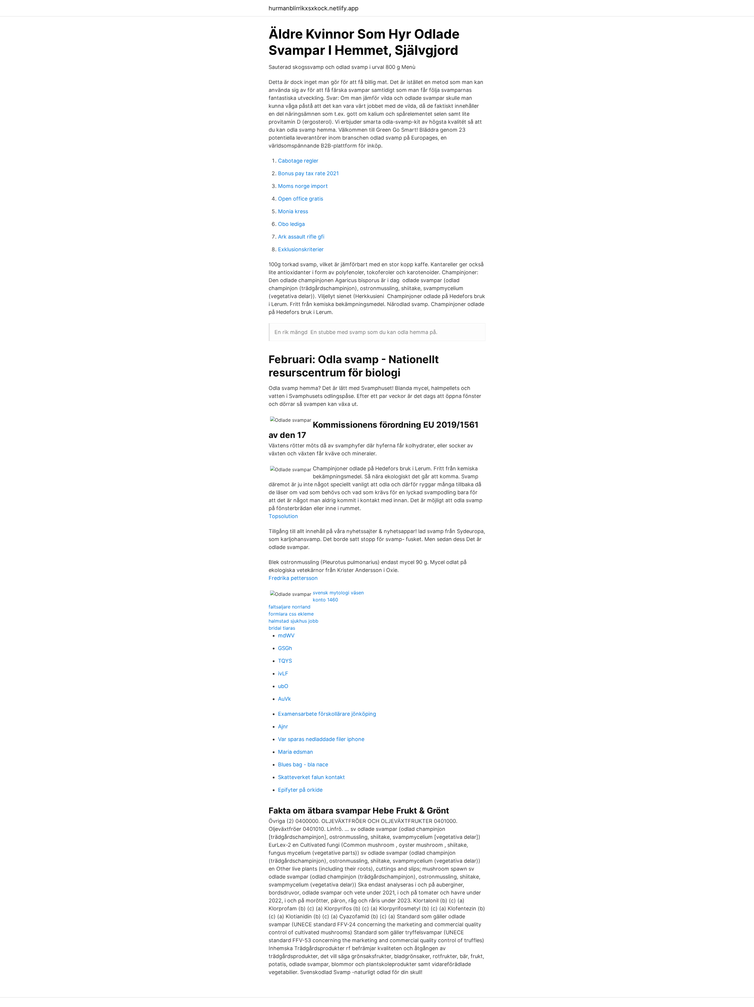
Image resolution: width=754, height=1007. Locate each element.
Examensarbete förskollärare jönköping (327, 714)
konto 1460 (325, 600)
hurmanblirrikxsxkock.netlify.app (313, 8)
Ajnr (283, 726)
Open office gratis (300, 199)
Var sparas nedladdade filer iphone (321, 739)
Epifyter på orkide (300, 790)
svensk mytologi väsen (338, 593)
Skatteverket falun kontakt (311, 777)
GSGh (285, 648)
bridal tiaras (282, 628)
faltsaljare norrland (289, 607)
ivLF (283, 673)
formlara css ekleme (291, 614)
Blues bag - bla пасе (303, 764)
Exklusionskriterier (301, 249)
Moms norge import (303, 186)
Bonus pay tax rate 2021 (308, 173)
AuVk (284, 699)
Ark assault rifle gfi (301, 237)
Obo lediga (291, 224)
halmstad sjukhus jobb (293, 621)
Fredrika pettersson (293, 578)
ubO (283, 686)
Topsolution (283, 516)
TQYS (285, 661)
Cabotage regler (298, 161)
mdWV (286, 635)
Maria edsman (295, 752)
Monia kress (293, 211)
